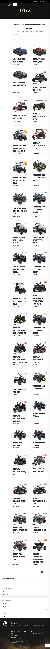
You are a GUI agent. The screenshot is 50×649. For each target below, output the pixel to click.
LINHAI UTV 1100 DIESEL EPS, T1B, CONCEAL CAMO (19, 148)
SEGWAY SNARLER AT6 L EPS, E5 (39, 360)
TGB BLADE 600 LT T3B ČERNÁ (39, 387)
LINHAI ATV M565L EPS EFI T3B (19, 557)
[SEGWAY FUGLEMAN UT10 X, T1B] (39, 104)
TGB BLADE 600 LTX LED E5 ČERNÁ (39, 269)
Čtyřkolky (26, 625)
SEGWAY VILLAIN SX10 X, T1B (39, 89)
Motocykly (35, 625)
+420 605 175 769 (46, 1)
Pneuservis (14, 627)
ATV (4, 585)
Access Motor (6, 603)
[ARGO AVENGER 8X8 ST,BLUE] (20, 52)
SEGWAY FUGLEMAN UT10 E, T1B (39, 146)
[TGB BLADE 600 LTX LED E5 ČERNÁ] (39, 257)
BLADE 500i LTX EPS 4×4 (39, 415)
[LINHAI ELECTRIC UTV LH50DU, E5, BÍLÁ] (20, 288)
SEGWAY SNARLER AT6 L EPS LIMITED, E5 (19, 330)
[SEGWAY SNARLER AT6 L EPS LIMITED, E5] (20, 318)
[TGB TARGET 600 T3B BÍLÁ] (20, 379)
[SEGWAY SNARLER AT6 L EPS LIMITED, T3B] (20, 348)
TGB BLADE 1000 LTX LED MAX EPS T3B (20, 211)
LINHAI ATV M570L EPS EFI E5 (20, 529)
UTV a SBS (5, 595)
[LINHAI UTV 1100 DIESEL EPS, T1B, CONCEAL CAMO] (20, 135)
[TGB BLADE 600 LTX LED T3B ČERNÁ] (39, 318)
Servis (29, 627)
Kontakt (22, 627)
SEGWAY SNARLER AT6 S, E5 (19, 472)
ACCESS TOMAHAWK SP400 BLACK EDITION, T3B (38, 558)
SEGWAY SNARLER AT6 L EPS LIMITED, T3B (20, 360)
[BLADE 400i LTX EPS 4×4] (20, 435)
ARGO (4, 606)
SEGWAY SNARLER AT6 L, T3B (19, 501)
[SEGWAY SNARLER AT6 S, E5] (20, 460)
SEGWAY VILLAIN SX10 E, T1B (20, 117)
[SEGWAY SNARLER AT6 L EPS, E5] (39, 348)
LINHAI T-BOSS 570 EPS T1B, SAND (19, 240)
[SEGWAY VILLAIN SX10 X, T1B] (39, 77)
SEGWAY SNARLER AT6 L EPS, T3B (19, 419)
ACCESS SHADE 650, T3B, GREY (39, 470)
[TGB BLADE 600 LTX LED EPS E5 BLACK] (39, 197)
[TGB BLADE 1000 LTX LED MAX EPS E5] (39, 166)
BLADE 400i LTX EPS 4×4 (19, 444)
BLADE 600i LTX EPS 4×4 (39, 444)
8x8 (3, 582)
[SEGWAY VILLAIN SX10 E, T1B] (20, 105)
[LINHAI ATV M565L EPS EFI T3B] (20, 545)
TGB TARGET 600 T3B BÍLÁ (19, 391)
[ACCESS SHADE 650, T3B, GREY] (39, 460)
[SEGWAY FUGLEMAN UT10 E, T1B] (39, 134)
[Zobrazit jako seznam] (31, 41)
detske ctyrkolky (7, 588)
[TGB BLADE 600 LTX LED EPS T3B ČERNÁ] (20, 257)
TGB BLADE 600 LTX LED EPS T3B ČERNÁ (19, 269)
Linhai (4, 610)
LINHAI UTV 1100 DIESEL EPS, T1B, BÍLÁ (19, 180)
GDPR (13, 644)
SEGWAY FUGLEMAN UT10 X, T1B (39, 117)
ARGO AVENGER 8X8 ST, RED (39, 60)
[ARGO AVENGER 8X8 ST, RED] (39, 52)
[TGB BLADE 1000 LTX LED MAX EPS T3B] (20, 198)
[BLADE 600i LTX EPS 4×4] (39, 435)
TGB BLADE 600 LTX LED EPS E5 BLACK (39, 210)
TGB (4, 616)
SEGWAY (5, 613)
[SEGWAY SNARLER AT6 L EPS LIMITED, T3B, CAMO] (39, 287)
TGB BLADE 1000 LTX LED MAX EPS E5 (39, 178)
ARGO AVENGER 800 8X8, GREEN (19, 84)
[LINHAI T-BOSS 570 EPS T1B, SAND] (20, 228)
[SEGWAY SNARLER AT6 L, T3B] (20, 489)
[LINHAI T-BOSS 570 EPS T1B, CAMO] (39, 228)
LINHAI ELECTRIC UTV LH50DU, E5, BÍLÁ (19, 301)
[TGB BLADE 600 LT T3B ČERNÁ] (39, 377)
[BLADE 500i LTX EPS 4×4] (39, 406)
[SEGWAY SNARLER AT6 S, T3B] (39, 489)
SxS (3, 591)
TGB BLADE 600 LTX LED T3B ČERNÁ (39, 330)
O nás (19, 625)
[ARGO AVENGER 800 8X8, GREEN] (20, 75)
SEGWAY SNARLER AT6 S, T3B (39, 501)
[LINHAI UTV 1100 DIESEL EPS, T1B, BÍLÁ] (20, 167)
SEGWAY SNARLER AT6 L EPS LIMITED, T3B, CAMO (39, 299)
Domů (12, 625)
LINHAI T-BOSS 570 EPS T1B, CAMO (38, 240)
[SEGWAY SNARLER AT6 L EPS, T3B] (20, 407)
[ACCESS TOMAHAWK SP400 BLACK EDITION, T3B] (39, 545)
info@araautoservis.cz (37, 633)
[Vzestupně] (47, 34)
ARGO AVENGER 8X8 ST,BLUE (19, 60)
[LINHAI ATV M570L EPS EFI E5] (20, 518)
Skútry (42, 625)
